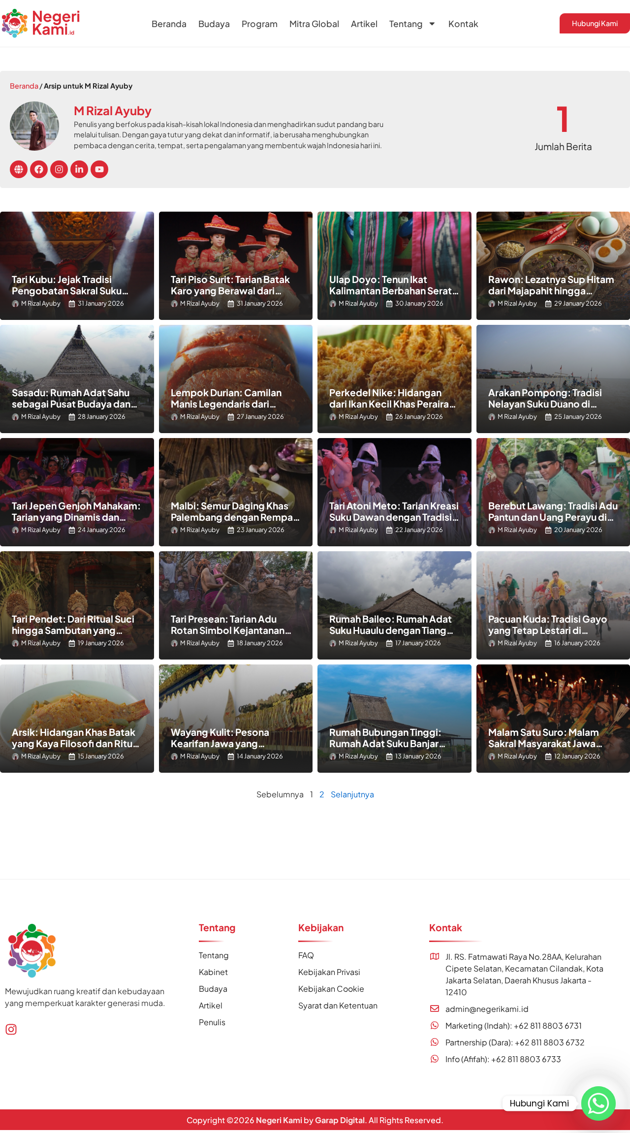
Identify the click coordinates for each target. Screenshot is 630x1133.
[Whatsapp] (598, 1103)
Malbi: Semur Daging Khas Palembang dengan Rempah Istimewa (234, 517)
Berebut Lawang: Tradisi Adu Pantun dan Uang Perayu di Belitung (553, 517)
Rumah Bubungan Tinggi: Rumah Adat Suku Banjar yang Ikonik (385, 743)
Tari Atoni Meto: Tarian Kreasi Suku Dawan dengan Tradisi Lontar (394, 517)
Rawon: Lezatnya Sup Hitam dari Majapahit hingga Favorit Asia (551, 290)
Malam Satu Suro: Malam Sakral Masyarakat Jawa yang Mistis (543, 743)
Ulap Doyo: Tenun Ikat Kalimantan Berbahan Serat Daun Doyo (390, 290)
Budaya (214, 23)
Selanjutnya (352, 794)
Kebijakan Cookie (331, 988)
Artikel (364, 23)
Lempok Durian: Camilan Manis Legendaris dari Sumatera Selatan (226, 403)
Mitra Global (314, 23)
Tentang (406, 23)
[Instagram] (11, 1029)
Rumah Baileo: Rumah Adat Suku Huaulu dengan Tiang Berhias (390, 630)
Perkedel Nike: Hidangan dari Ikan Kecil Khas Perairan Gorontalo (391, 403)
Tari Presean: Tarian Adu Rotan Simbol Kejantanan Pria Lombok (227, 630)
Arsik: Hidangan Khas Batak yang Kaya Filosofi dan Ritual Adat (76, 743)
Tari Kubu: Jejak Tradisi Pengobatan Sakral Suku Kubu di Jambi (67, 290)
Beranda (169, 23)
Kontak (463, 23)
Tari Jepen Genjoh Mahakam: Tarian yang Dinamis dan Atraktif (76, 517)
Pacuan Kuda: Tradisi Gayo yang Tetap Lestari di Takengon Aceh (547, 630)
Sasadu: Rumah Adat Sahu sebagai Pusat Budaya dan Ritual (71, 403)
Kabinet (213, 972)
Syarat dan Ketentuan (338, 1005)
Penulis (212, 1022)
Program (260, 23)
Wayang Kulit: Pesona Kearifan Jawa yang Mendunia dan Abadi (220, 743)
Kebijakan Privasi (329, 972)
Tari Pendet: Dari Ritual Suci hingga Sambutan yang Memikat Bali (73, 630)
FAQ (306, 955)
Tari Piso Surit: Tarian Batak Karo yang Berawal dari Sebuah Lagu (230, 290)
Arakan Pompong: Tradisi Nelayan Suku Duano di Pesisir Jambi (545, 403)
